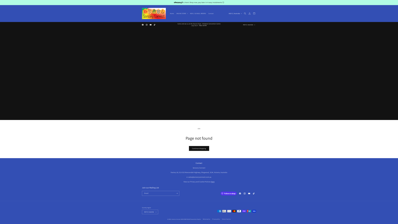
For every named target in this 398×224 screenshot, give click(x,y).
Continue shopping (199, 148)
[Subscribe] (177, 193)
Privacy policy (216, 219)
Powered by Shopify (195, 219)
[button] (182, 13)
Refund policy (206, 219)
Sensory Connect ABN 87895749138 (181, 219)
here (212, 182)
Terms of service (226, 219)
